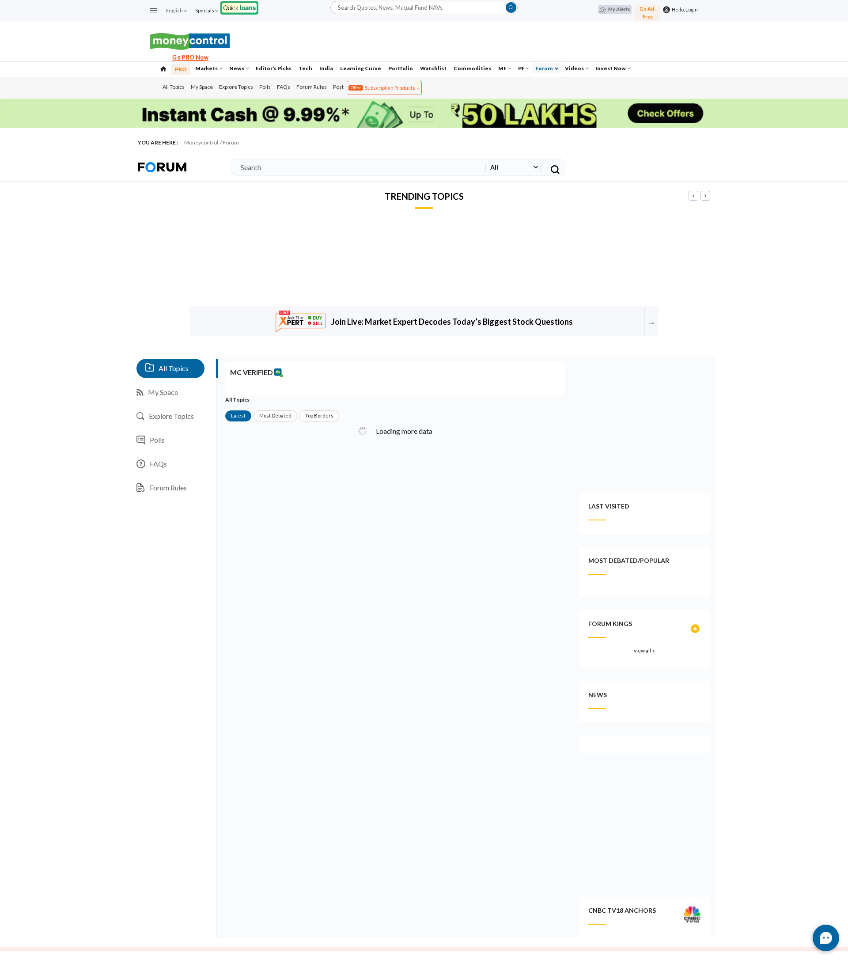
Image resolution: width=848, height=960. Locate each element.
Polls (265, 86)
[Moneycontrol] (190, 40)
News (237, 68)
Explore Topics (236, 86)
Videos (575, 68)
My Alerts (619, 9)
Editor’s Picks (274, 68)
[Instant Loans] (239, 7)
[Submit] (511, 7)
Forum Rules (311, 86)
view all (645, 650)
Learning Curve (360, 68)
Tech (305, 68)
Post (338, 86)
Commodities (472, 68)
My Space (202, 86)
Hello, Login (684, 9)
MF (502, 68)
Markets (207, 68)
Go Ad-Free (648, 12)
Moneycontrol (201, 142)
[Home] (163, 68)
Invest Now (611, 68)
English (174, 10)
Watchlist (433, 68)
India (326, 68)
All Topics (174, 86)
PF (521, 68)
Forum (544, 68)
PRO (181, 69)
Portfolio (400, 68)
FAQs (283, 86)
